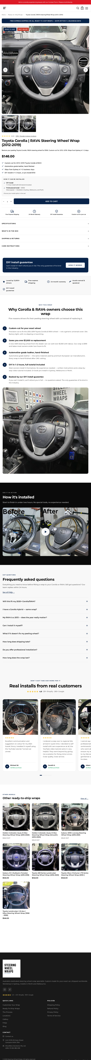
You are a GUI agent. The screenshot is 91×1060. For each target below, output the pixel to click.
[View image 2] (27, 123)
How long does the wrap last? (16, 658)
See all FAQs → (9, 592)
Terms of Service (53, 1016)
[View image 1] (10, 123)
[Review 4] (45, 775)
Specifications (9, 223)
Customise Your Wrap (11, 1005)
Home (4, 15)
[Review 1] (41, 775)
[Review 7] (49, 775)
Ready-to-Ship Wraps (15, 15)
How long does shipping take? (16, 642)
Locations (6, 1016)
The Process (7, 1012)
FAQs (5, 1023)
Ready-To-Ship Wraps (11, 1009)
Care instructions (11, 246)
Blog (4, 1026)
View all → (84, 798)
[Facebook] (10, 990)
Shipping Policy (53, 1005)
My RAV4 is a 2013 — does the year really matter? (25, 617)
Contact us (9, 1036)
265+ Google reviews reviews (26, 136)
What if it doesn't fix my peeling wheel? (21, 633)
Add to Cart (51, 201)
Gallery (5, 1019)
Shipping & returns (11, 238)
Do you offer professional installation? (20, 650)
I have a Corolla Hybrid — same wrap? (20, 609)
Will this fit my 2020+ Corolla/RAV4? (19, 601)
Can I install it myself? (13, 625)
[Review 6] (48, 775)
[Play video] (45, 532)
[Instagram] (5, 990)
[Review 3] (44, 775)
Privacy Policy (52, 1012)
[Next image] (85, 70)
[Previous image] (5, 70)
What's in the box (10, 231)
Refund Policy (52, 1009)
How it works (75, 265)
